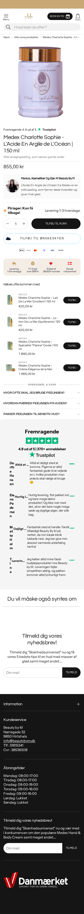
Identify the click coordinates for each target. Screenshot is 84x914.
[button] (6, 16)
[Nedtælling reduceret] (7, 223)
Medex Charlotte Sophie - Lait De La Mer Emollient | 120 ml (38, 299)
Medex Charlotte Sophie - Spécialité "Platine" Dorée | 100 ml (38, 345)
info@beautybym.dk (19, 741)
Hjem (6, 37)
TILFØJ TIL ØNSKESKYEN (42, 238)
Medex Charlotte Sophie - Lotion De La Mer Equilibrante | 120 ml (39, 321)
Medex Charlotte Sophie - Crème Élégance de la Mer (35, 367)
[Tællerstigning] (24, 223)
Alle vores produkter (26, 37)
